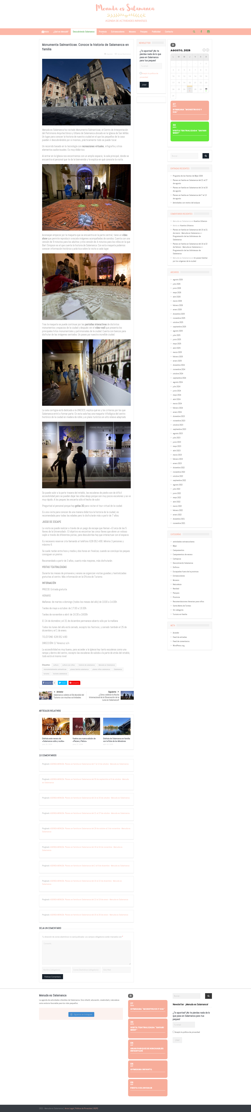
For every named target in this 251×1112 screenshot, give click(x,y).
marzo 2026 (177, 301)
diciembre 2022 (179, 467)
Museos (132, 31)
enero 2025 (177, 361)
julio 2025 (176, 335)
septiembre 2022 (179, 480)
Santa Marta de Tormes (182, 606)
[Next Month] (207, 50)
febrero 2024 (178, 408)
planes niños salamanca (101, 669)
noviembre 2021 (179, 523)
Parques (143, 31)
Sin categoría (178, 610)
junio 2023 (177, 442)
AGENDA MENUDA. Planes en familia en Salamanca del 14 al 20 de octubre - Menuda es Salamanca (90, 797)
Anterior (60, 691)
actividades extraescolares (183, 541)
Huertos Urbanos (200, 221)
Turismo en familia (180, 614)
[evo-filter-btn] (173, 45)
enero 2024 (177, 412)
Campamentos (178, 550)
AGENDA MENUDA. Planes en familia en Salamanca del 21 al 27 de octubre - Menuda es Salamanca (90, 813)
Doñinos (176, 567)
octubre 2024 (178, 373)
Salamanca (118, 669)
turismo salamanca (60, 674)
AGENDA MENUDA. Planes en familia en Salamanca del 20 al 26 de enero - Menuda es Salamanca (89, 914)
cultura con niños (68, 665)
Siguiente (112, 691)
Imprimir (110, 54)
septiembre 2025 (179, 326)
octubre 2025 (178, 322)
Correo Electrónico (124, 54)
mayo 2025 (177, 343)
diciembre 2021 (179, 519)
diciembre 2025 (179, 314)
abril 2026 (177, 297)
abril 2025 (177, 348)
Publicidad (156, 31)
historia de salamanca (87, 665)
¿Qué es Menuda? (60, 31)
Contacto (169, 31)
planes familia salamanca (79, 669)
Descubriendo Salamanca (83, 31)
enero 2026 (177, 309)
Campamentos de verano (182, 554)
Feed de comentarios (181, 641)
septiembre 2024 (179, 378)
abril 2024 (177, 399)
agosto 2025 (178, 331)
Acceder (176, 633)
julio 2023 (176, 437)
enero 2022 (177, 514)
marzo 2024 (177, 403)
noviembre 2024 (179, 369)
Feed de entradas (180, 637)
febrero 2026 (178, 305)
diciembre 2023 (179, 416)
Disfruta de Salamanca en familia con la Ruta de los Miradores (116, 739)
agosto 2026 (178, 279)
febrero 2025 (178, 356)
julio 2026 (176, 284)
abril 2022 (176, 502)
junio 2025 (177, 339)
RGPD (96, 1108)
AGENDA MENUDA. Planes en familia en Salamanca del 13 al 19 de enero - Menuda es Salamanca (89, 899)
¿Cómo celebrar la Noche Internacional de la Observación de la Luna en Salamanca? (104, 697)
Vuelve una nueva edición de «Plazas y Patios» (84, 739)
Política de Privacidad (83, 1108)
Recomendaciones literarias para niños (188, 601)
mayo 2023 (177, 446)
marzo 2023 (177, 455)
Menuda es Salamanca (107, 665)
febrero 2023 (178, 459)
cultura (55, 665)
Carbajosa (177, 559)
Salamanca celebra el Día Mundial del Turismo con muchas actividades (69, 696)
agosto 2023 (178, 433)
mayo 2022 (177, 497)
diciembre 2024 (179, 365)
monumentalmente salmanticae (55, 669)
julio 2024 (176, 386)
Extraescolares (117, 31)
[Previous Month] (204, 50)
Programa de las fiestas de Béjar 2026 (188, 176)
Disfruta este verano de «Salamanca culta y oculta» (53, 739)
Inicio (46, 31)
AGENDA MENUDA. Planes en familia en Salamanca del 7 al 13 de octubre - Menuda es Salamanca (89, 764)
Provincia (103, 31)
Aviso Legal (69, 1108)
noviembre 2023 (179, 420)
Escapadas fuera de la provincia (185, 571)
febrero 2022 (178, 510)
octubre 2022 (178, 476)
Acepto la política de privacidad (187, 1032)
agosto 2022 (178, 485)
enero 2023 (177, 463)
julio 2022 (176, 489)
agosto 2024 (178, 382)
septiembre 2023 (179, 429)
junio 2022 (177, 493)
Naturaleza (177, 584)
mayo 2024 (177, 395)
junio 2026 (177, 288)
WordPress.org (178, 645)
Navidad (176, 588)
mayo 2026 (177, 292)
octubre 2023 (178, 425)
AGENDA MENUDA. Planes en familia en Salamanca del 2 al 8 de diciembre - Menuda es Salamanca (89, 865)
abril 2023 (177, 450)
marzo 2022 (177, 506)
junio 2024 (177, 391)
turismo (46, 674)
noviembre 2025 (179, 318)
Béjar (175, 546)
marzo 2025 (177, 352)
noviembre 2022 (179, 472)
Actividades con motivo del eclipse (186, 203)
